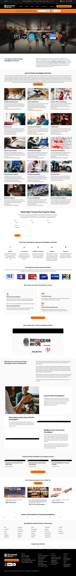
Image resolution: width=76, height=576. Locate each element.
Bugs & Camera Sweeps (10, 150)
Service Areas (44, 6)
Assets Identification (33, 102)
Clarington (20, 527)
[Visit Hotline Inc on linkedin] (31, 562)
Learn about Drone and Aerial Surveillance (60, 203)
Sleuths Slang (32, 502)
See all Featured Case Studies (38, 471)
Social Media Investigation (34, 150)
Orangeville (47, 527)
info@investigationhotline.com (47, 1)
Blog (26, 6)
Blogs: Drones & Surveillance (11, 499)
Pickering (47, 531)
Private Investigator (41, 501)
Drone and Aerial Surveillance (58, 198)
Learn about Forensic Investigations (35, 205)
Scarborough (47, 535)
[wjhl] (43, 276)
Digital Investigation (9, 198)
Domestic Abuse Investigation (59, 102)
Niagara (33, 533)
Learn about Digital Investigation (11, 205)
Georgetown (20, 531)
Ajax (5, 527)
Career (65, 562)
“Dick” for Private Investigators (37, 504)
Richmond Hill (48, 533)
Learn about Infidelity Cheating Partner (12, 109)
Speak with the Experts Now (64, 6)
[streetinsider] (9, 276)
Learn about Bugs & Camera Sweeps (12, 157)
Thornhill (60, 527)
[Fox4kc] (21, 276)
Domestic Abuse (41, 558)
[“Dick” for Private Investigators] (38, 492)
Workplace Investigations (55, 558)
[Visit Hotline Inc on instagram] (24, 562)
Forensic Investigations (33, 198)
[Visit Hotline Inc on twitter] (23, 562)
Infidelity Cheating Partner (11, 102)
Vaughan (60, 531)
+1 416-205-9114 (35, 1)
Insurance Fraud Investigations (54, 561)
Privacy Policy (27, 570)
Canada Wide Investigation (58, 150)
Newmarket (33, 531)
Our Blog (65, 561)
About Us (65, 555)
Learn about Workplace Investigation (35, 181)
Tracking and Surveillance (34, 127)
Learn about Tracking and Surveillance (35, 134)
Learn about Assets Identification (34, 110)
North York (33, 535)
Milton (32, 527)
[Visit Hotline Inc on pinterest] (30, 562)
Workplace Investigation (33, 174)
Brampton (6, 535)
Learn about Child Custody (10, 134)
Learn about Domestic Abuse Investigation (60, 109)
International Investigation (11, 174)
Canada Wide (53, 555)
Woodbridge (61, 533)
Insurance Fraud (55, 174)
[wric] (66, 276)
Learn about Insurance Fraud (57, 180)
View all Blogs (38, 483)
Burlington (6, 536)
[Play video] (38, 342)
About (38, 6)
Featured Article (32, 501)
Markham (20, 536)
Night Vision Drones (10, 502)
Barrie (5, 533)
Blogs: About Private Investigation (36, 499)
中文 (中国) (70, 1)
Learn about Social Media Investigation (35, 157)
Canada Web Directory (35, 570)
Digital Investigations (55, 562)
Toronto (60, 529)
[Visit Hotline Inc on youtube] (26, 562)
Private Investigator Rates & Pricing (67, 559)
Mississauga (34, 529)
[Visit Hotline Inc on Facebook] (21, 562)
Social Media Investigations (43, 565)
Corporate (66, 553)
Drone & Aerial (53, 564)
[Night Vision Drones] (14, 492)
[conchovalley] (32, 276)
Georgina (20, 533)
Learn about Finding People (57, 134)
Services (21, 6)
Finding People (54, 127)
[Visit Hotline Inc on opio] (28, 562)
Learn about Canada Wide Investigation (59, 157)
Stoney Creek (48, 536)
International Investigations (56, 557)
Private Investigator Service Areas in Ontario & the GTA (67, 565)
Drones (20, 499)
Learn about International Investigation (12, 181)
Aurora (5, 531)
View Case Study (9, 466)
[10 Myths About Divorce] (61, 492)
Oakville (33, 536)
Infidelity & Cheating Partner (43, 555)
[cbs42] (55, 276)
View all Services (38, 84)
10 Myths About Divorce (58, 502)
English (63, 1)
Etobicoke (20, 529)
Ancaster (6, 529)
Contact (51, 6)
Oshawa (46, 529)
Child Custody (8, 127)
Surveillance (8, 500)
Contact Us (66, 557)
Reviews (32, 6)
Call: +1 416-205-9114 (38, 28)
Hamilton (20, 535)
